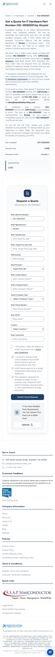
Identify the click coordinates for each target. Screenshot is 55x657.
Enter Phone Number (19, 305)
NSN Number (16, 255)
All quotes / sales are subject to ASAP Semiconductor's (29, 349)
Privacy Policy (8, 546)
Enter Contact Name (19, 275)
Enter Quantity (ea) (18, 235)
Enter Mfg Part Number (20, 215)
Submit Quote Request (27, 397)
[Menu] (50, 4)
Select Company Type (20, 295)
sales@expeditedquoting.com (18, 463)
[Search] (44, 4)
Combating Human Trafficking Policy (18, 557)
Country (14, 325)
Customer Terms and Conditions (16, 575)
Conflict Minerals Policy (12, 554)
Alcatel (31, 16)
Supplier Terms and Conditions (15, 571)
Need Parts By (17, 265)
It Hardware (19, 16)
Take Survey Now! (10, 500)
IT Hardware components (16, 79)
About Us (6, 517)
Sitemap (5, 533)
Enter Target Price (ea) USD (21, 245)
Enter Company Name (20, 285)
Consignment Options (11, 613)
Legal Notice (7, 605)
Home (7, 16)
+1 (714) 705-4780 (13, 467)
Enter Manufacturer (19, 225)
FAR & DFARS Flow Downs (13, 609)
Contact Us (7, 521)
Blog (4, 529)
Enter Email (16, 315)
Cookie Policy (8, 550)
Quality (5, 525)
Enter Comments (17, 335)
